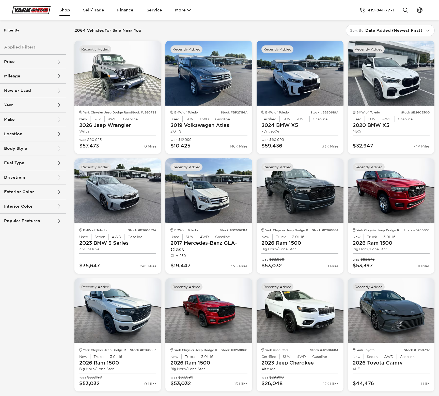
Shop (64, 10)
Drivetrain (14, 177)
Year (8, 105)
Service (154, 10)
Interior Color (18, 206)
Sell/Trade (93, 10)
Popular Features (22, 221)
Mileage (12, 76)
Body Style (15, 148)
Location (13, 134)
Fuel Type (14, 163)
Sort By (356, 30)
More (180, 10)
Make (9, 119)
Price (9, 61)
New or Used (17, 90)
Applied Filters (20, 47)
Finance (125, 10)
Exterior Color (19, 192)
